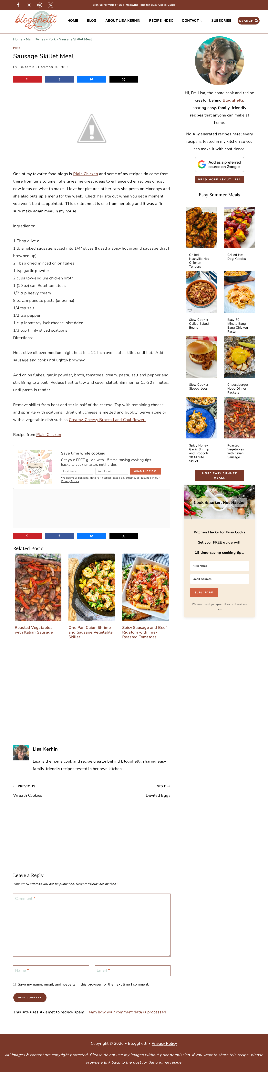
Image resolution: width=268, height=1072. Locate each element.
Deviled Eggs (158, 791)
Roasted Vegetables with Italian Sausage (235, 451)
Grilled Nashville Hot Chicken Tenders (199, 260)
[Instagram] (29, 5)
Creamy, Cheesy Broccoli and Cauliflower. (107, 419)
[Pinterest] (40, 5)
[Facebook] (18, 5)
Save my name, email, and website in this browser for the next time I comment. (83, 984)
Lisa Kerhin (26, 67)
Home (72, 20)
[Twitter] (50, 5)
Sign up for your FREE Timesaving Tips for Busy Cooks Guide (134, 5)
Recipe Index (161, 20)
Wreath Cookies (27, 791)
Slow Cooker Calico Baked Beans (199, 323)
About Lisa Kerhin (122, 20)
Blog (92, 20)
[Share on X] (124, 79)
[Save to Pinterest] (27, 79)
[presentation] (201, 227)
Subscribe (221, 20)
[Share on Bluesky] (91, 79)
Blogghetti (233, 100)
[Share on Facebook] (59, 79)
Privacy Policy (164, 1043)
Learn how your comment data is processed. (127, 1012)
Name (22, 970)
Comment (25, 898)
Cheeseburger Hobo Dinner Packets (237, 388)
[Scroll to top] (258, 1007)
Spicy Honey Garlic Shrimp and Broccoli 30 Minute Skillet (199, 453)
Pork (52, 39)
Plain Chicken (85, 173)
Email (103, 970)
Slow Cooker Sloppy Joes (198, 386)
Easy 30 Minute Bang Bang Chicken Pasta (237, 325)
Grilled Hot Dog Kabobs (236, 257)
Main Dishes (35, 39)
